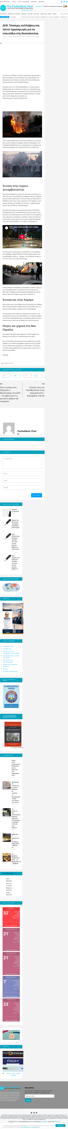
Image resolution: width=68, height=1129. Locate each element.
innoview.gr (57, 1121)
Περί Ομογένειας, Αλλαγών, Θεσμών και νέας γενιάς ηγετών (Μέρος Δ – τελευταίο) (16, 541)
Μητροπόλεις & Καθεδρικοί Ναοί (8, 661)
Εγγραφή (28, 1100)
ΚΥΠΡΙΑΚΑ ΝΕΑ (7, 649)
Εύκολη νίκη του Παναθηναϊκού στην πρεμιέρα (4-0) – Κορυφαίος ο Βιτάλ (35, 391)
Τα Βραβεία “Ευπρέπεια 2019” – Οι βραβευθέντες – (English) (16, 858)
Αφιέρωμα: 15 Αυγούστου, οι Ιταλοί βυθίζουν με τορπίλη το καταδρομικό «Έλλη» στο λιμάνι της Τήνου (16, 792)
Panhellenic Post (18, 36)
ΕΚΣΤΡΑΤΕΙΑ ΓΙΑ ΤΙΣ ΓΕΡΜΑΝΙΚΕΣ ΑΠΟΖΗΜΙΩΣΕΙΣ (11, 652)
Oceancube (44, 1121)
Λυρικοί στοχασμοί (15, 510)
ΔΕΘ (5, 363)
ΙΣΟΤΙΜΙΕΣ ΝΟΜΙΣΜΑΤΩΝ (10, 671)
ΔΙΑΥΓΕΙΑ (5, 669)
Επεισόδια (9, 363)
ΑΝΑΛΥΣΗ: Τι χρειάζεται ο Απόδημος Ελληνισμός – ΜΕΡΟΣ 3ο (15, 841)
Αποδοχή (60, 1126)
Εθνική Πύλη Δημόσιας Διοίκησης (10, 665)
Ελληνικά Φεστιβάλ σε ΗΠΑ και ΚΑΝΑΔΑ (11, 656)
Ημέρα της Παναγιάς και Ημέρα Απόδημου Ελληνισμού (15, 523)
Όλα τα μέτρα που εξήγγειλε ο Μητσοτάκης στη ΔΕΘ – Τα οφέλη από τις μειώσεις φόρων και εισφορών (10, 394)
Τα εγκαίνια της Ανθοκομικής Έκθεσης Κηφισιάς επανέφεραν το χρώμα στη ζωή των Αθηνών (16, 818)
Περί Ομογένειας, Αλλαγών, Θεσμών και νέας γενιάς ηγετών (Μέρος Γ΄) (16, 562)
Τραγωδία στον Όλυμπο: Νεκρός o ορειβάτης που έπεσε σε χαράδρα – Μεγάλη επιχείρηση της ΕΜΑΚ (31, 17)
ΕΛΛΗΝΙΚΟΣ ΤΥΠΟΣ (8, 646)
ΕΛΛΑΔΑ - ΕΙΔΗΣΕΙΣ (7, 36)
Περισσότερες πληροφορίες (30, 1127)
